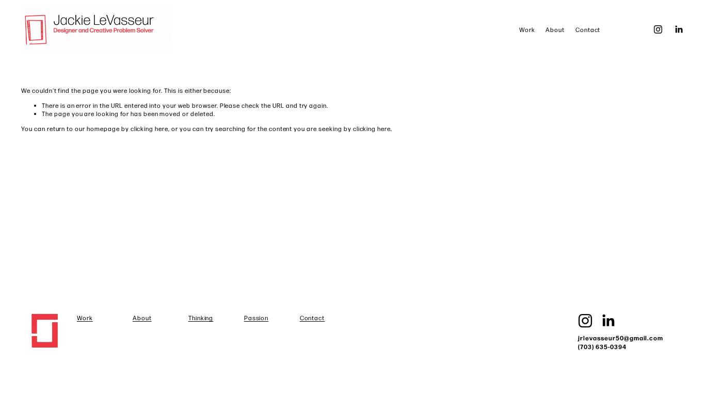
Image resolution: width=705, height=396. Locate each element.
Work (527, 29)
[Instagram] (658, 29)
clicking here (149, 128)
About (555, 29)
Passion (256, 318)
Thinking (201, 318)
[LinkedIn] (679, 29)
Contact (588, 29)
